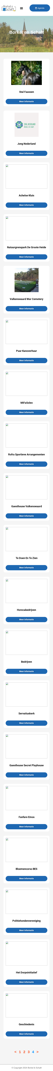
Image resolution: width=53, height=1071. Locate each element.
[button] (21, 8)
